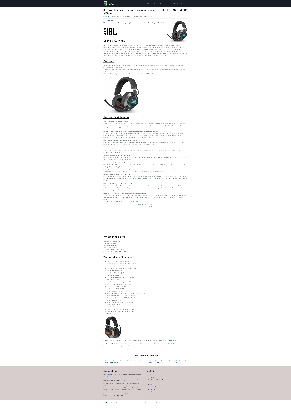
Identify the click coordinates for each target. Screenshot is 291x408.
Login (183, 3)
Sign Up (175, 3)
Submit (168, 3)
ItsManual (107, 402)
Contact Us (153, 382)
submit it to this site (113, 395)
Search (152, 377)
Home (148, 3)
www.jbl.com (172, 340)
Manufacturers (158, 3)
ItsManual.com (112, 374)
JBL (109, 16)
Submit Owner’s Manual (157, 379)
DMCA (152, 384)
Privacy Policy (154, 387)
